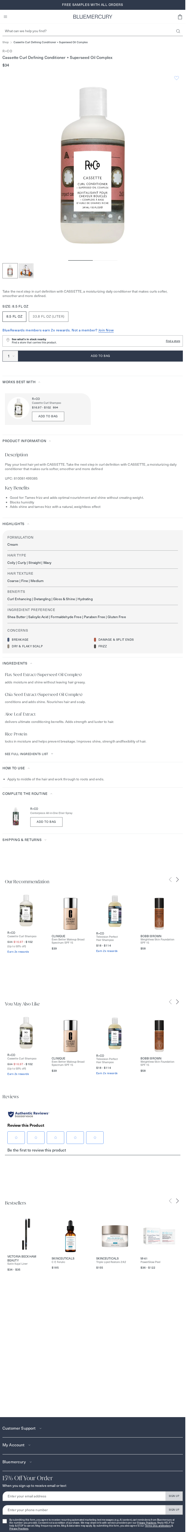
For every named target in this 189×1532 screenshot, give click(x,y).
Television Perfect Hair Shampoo (107, 938)
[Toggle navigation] (5, 17)
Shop (5, 42)
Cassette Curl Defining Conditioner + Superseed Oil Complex (51, 42)
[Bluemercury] (92, 17)
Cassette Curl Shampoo (46, 403)
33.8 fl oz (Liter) (48, 316)
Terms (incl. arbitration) (158, 1525)
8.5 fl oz (14, 316)
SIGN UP (174, 1496)
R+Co (7, 51)
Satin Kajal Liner (17, 1263)
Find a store (173, 341)
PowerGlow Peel (150, 1262)
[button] (180, 16)
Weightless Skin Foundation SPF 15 (157, 941)
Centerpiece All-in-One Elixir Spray (51, 813)
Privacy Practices (146, 1522)
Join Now (106, 330)
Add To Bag (46, 822)
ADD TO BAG (48, 416)
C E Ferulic (58, 1262)
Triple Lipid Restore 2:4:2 (111, 1262)
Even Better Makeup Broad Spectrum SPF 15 (68, 941)
